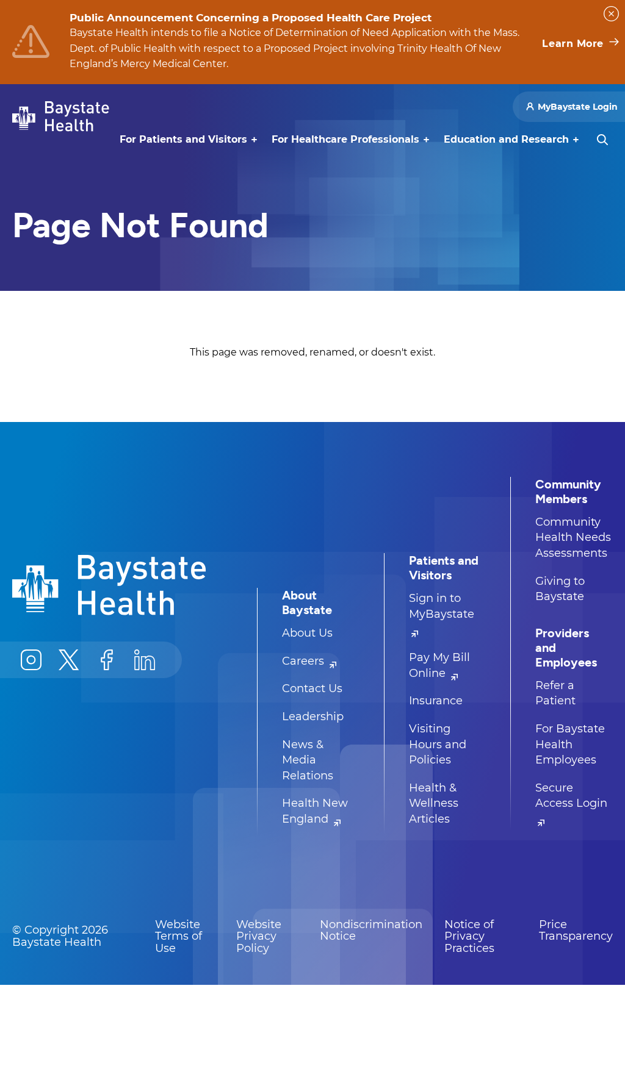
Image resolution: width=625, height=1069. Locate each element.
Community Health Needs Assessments (573, 537)
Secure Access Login (571, 795)
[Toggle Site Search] (602, 139)
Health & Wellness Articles (433, 803)
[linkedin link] (144, 660)
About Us (307, 633)
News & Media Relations (307, 760)
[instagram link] (31, 660)
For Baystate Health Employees (570, 744)
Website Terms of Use (178, 936)
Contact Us (312, 688)
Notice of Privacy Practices (469, 936)
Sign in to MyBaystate (441, 606)
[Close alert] (611, 13)
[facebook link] (106, 660)
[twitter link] (69, 660)
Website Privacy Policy (258, 936)
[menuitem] (183, 139)
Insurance (436, 700)
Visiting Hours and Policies (437, 744)
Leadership (313, 716)
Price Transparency (576, 930)
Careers (304, 661)
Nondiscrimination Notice (371, 930)
